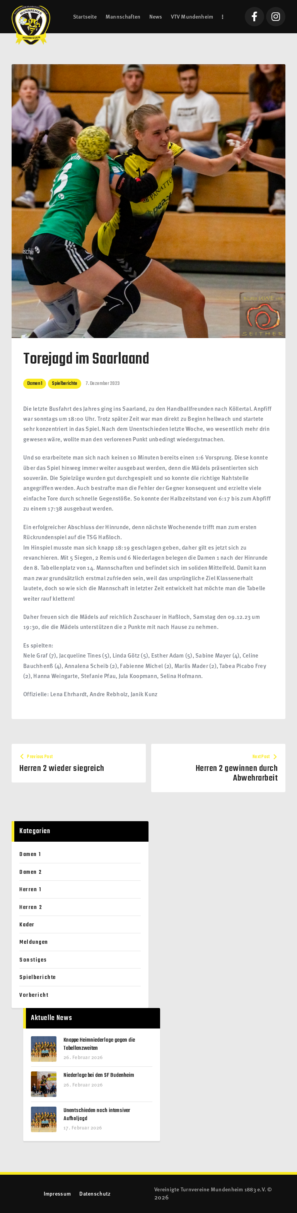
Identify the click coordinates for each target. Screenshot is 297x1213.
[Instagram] (275, 16)
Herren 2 (30, 907)
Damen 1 (34, 383)
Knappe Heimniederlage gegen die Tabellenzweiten (99, 1044)
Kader (27, 924)
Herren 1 (30, 889)
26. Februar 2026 (83, 1057)
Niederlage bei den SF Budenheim (98, 1075)
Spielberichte (64, 383)
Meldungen (33, 942)
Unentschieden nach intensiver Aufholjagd (96, 1114)
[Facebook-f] (254, 16)
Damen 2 (30, 872)
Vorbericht (33, 995)
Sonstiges (33, 960)
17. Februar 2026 (82, 1127)
